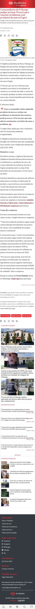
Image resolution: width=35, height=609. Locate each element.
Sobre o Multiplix (7, 520)
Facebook (7, 541)
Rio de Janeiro (26, 316)
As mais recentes (8, 405)
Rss (5, 553)
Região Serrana (16, 316)
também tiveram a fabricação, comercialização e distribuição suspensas (17, 203)
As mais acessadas (8, 458)
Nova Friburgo (5, 316)
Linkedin (6, 550)
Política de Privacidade (9, 533)
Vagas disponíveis (7, 577)
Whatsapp (7, 547)
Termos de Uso (6, 523)
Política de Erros (7, 530)
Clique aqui (15, 279)
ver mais (17, 455)
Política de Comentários (9, 527)
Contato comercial (8, 569)
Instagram (7, 544)
